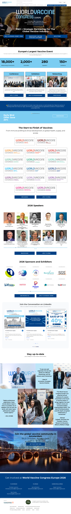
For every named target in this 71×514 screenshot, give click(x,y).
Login (64, 2)
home (17, 5)
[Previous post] (33, 343)
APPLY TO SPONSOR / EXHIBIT (46, 295)
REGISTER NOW (57, 95)
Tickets (60, 2)
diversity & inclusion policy (20, 508)
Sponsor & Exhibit (33, 5)
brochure (37, 509)
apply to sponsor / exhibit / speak (14, 36)
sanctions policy (36, 508)
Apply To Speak (46, 197)
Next (68, 281)
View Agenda (24, 197)
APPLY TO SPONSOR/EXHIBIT (35, 95)
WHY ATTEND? (57, 36)
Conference (27, 5)
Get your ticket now (35, 444)
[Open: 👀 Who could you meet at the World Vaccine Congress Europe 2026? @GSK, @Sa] (35, 325)
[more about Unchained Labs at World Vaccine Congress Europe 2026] (23, 272)
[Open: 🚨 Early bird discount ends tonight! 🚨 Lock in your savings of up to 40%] (57, 325)
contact (33, 509)
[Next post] (37, 343)
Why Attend (21, 5)
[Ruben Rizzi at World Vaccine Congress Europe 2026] (48, 217)
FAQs (45, 5)
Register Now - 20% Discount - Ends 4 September (57, 5)
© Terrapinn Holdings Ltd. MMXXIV (15, 509)
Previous (4, 281)
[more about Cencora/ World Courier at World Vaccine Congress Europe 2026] (62, 272)
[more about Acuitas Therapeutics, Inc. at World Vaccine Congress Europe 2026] (36, 272)
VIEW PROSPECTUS (24, 295)
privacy (23, 509)
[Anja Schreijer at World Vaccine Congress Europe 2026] (61, 217)
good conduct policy (13, 506)
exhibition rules (12, 508)
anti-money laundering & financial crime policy (32, 506)
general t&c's (28, 509)
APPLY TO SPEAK (14, 95)
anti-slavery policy (21, 506)
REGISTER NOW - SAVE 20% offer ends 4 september (35, 37)
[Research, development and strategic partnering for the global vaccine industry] (7, 3)
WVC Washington (40, 5)
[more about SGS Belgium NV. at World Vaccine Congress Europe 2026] (10, 272)
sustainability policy (29, 508)
